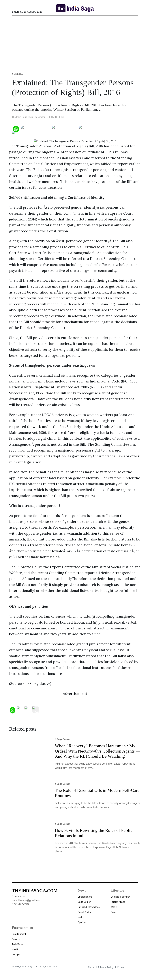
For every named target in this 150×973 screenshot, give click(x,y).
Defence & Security (120, 897)
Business (16, 939)
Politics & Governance (89, 907)
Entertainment (85, 897)
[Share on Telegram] (93, 128)
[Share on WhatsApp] (15, 128)
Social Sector (84, 912)
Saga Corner (84, 902)
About (91, 967)
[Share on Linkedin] (26, 134)
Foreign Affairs (118, 902)
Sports (114, 912)
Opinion (82, 922)
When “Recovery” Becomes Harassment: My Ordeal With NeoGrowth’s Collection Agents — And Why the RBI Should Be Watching (97, 751)
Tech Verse (17, 944)
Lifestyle (16, 954)
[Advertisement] (75, 41)
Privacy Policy (105, 967)
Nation (81, 917)
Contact (121, 967)
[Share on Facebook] (36, 128)
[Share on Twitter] (65, 128)
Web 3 (114, 907)
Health (15, 949)
